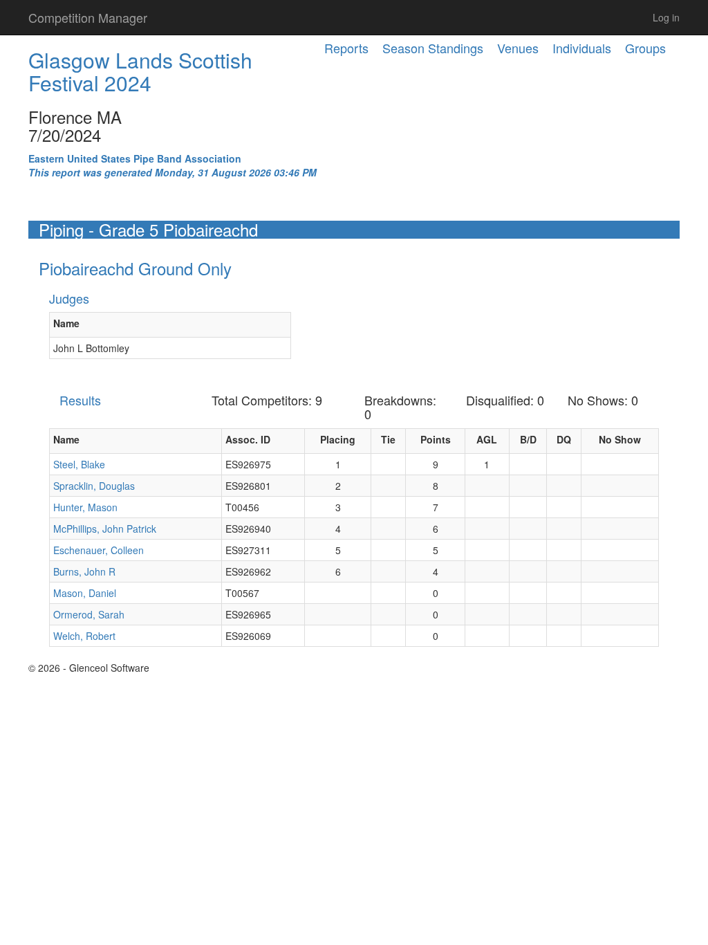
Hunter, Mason (85, 507)
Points (435, 439)
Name (66, 323)
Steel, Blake (79, 464)
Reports (346, 48)
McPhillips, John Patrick (104, 528)
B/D (528, 439)
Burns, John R (84, 571)
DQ (564, 439)
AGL (486, 439)
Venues (518, 48)
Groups (645, 48)
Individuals (581, 48)
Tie (388, 439)
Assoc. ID (247, 439)
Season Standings (432, 48)
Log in (666, 17)
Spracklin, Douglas (94, 486)
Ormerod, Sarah (88, 614)
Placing (337, 439)
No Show (620, 439)
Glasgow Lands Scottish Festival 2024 (140, 71)
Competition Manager (87, 17)
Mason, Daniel (84, 593)
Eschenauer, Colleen (98, 550)
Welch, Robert (84, 636)
